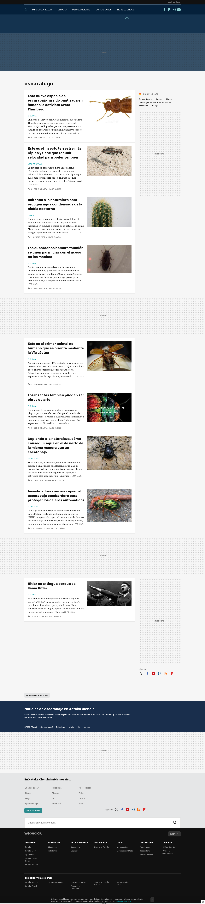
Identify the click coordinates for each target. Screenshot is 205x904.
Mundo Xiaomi (31, 864)
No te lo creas (85, 787)
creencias (56, 803)
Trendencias (145, 846)
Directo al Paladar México (101, 883)
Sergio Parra (40, 137)
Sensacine (75, 846)
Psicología (60, 727)
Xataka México (31, 882)
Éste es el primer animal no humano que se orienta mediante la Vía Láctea (56, 348)
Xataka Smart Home (31, 859)
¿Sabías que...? (35, 164)
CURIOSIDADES (104, 9)
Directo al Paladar (101, 846)
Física (31, 215)
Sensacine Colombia (75, 887)
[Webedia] (174, 2)
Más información (123, 901)
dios (81, 803)
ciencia (87, 727)
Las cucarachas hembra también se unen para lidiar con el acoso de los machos (56, 252)
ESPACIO (62, 9)
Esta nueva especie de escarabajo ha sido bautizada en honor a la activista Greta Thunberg (55, 102)
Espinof (74, 850)
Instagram (174, 9)
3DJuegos (52, 846)
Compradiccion (146, 854)
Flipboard (169, 9)
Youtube (179, 9)
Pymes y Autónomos (167, 851)
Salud (81, 793)
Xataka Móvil (30, 850)
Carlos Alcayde (42, 480)
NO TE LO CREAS (125, 9)
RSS (166, 673)
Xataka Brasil (31, 886)
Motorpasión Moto (125, 850)
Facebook (164, 9)
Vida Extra (52, 850)
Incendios (143, 105)
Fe (79, 727)
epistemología (31, 803)
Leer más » (73, 133)
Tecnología (144, 102)
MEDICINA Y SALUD (42, 9)
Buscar (174, 822)
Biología (32, 116)
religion (72, 727)
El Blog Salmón (168, 846)
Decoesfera (145, 850)
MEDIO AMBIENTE (81, 9)
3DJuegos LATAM (55, 882)
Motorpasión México (122, 883)
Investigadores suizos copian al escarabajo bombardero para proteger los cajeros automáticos (56, 495)
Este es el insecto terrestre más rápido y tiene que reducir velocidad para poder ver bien (55, 153)
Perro (155, 102)
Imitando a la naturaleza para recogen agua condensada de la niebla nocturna (55, 204)
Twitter (141, 673)
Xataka (28, 846)
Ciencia (159, 99)
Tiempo (155, 105)
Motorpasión (122, 846)
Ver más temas (33, 810)
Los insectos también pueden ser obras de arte (56, 397)
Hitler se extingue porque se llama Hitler (52, 585)
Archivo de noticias (38, 695)
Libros (169, 99)
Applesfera (30, 854)
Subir (172, 834)
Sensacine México (79, 882)
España (165, 102)
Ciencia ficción (145, 99)
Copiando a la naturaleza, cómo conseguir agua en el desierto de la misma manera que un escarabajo (55, 445)
